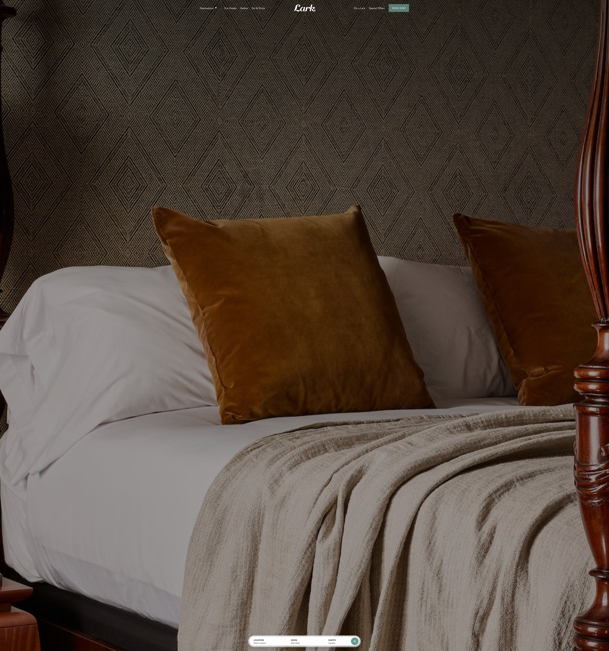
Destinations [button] (207, 8)
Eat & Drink (258, 8)
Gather (244, 8)
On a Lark (359, 8)
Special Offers (377, 8)
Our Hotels (230, 8)
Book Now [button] (399, 9)
